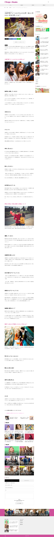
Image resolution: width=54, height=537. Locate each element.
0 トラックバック (26, 480)
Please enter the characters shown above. (19, 500)
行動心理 (21, 520)
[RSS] (5, 535)
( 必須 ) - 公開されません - (9, 487)
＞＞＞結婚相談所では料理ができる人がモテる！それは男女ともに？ (14, 413)
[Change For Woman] (11, 2)
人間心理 (7, 18)
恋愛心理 (7, 466)
